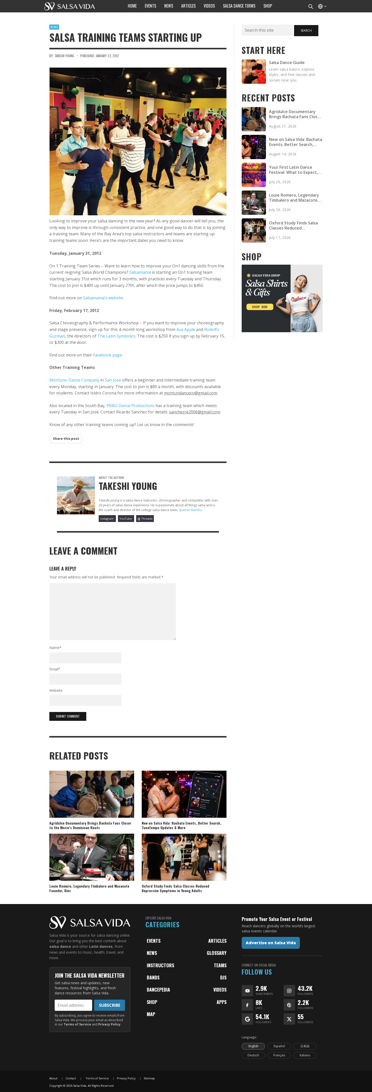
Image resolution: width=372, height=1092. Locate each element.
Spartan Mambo (190, 510)
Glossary (216, 953)
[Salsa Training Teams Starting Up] (137, 142)
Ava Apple (185, 329)
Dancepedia (158, 989)
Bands (153, 977)
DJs (223, 977)
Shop (152, 1002)
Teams (220, 965)
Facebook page (107, 355)
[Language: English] (322, 6)
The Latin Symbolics (116, 336)
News (54, 27)
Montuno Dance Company (74, 380)
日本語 (304, 1046)
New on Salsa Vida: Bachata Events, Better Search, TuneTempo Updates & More (181, 825)
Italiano (305, 1055)
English (253, 1046)
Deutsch (253, 1055)
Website (56, 690)
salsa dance (60, 946)
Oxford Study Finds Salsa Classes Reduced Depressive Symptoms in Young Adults (175, 888)
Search (306, 30)
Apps (221, 1002)
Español (279, 1046)
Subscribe (109, 1005)
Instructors (160, 965)
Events (153, 940)
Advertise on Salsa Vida (271, 943)
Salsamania (140, 272)
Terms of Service (77, 1024)
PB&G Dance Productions (130, 405)
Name (55, 647)
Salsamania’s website (103, 298)
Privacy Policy (109, 1024)
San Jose (113, 380)
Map (151, 1014)
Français (279, 1055)
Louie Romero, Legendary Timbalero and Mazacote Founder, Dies (89, 888)
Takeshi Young (64, 55)
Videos (219, 989)
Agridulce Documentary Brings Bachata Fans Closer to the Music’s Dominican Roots (90, 825)
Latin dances (101, 946)
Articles (217, 940)
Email (54, 669)
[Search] (310, 6)
